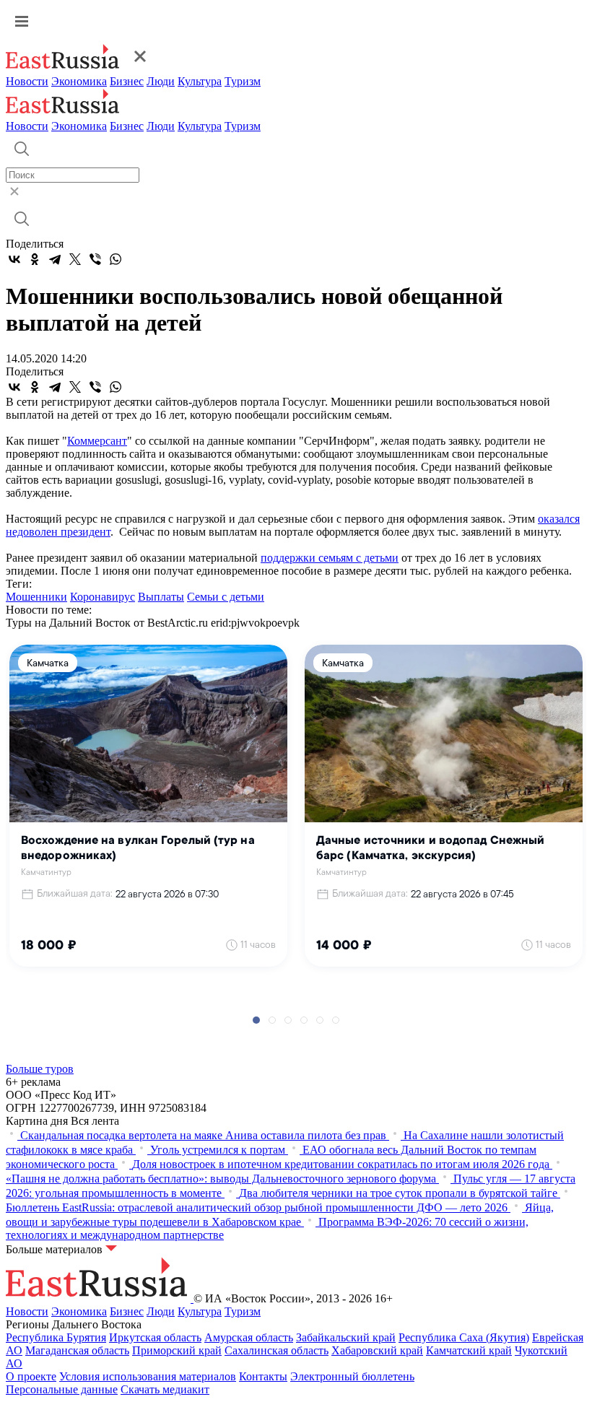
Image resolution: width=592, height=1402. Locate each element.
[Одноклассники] (34, 259)
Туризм (243, 81)
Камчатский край (469, 1350)
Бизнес (127, 81)
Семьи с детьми (225, 597)
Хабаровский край (377, 1350)
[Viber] (95, 259)
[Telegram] (55, 259)
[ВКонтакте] (14, 259)
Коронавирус (102, 597)
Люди (161, 81)
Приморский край (177, 1350)
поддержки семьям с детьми (330, 558)
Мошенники (36, 597)
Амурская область (248, 1337)
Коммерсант (97, 441)
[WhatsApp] (115, 259)
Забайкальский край (346, 1337)
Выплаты (161, 597)
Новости (27, 81)
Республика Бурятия (56, 1337)
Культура (200, 81)
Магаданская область (77, 1350)
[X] (75, 259)
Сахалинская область (276, 1350)
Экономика (79, 81)
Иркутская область (155, 1337)
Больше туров (40, 1069)
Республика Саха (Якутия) (464, 1337)
